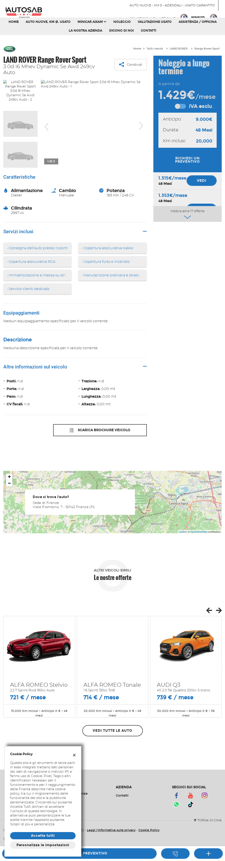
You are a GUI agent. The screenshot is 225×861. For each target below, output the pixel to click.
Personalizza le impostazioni (42, 845)
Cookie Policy (149, 830)
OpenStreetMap (198, 531)
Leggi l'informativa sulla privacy (111, 830)
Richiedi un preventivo (187, 160)
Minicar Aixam (91, 22)
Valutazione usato (155, 22)
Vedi (201, 180)
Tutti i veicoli (155, 48)
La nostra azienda (85, 30)
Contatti (148, 30)
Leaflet (182, 531)
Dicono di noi (121, 30)
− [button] (9, 483)
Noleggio (122, 22)
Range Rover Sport (207, 48)
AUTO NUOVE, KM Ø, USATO (48, 22)
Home (14, 22)
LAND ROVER (179, 48)
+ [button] (9, 476)
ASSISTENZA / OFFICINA (198, 22)
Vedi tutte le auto (112, 731)
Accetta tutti (42, 836)
